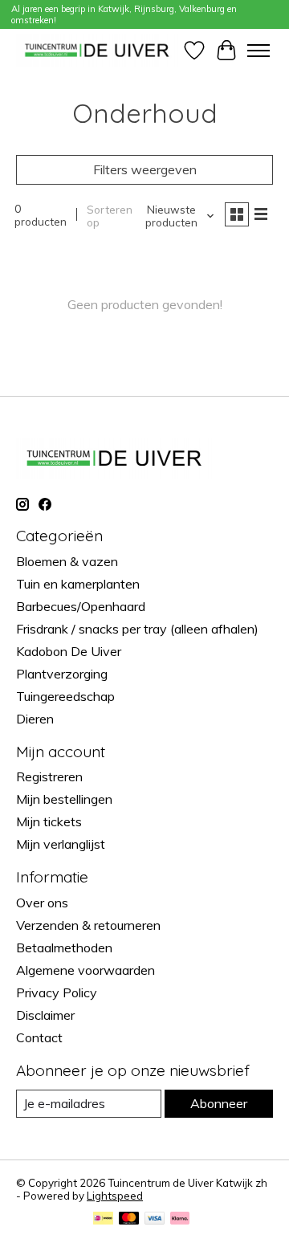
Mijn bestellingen (64, 799)
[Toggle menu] (258, 51)
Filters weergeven (145, 169)
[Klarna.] (179, 1219)
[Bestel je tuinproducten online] (97, 50)
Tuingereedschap (65, 696)
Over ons (42, 903)
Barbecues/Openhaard (80, 606)
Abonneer (218, 1103)
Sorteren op (109, 216)
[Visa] (154, 1219)
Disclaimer (45, 1015)
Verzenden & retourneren (88, 925)
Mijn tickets (49, 821)
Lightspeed (115, 1195)
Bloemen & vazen (67, 561)
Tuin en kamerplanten (78, 584)
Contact (39, 1037)
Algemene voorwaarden (85, 970)
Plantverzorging (62, 674)
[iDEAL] (103, 1219)
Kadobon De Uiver (68, 651)
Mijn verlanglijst (60, 844)
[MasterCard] (129, 1219)
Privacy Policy (56, 992)
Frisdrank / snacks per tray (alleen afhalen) (137, 629)
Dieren (35, 719)
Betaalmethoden (64, 947)
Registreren (49, 776)
